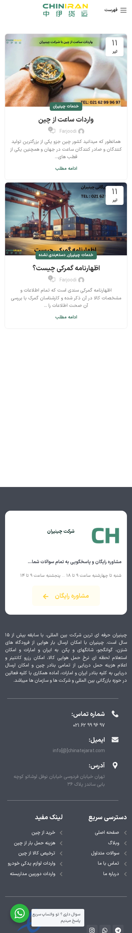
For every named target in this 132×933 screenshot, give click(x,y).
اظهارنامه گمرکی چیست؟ (66, 268)
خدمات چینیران (66, 106)
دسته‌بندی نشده (52, 255)
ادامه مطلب (66, 169)
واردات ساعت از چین (66, 120)
